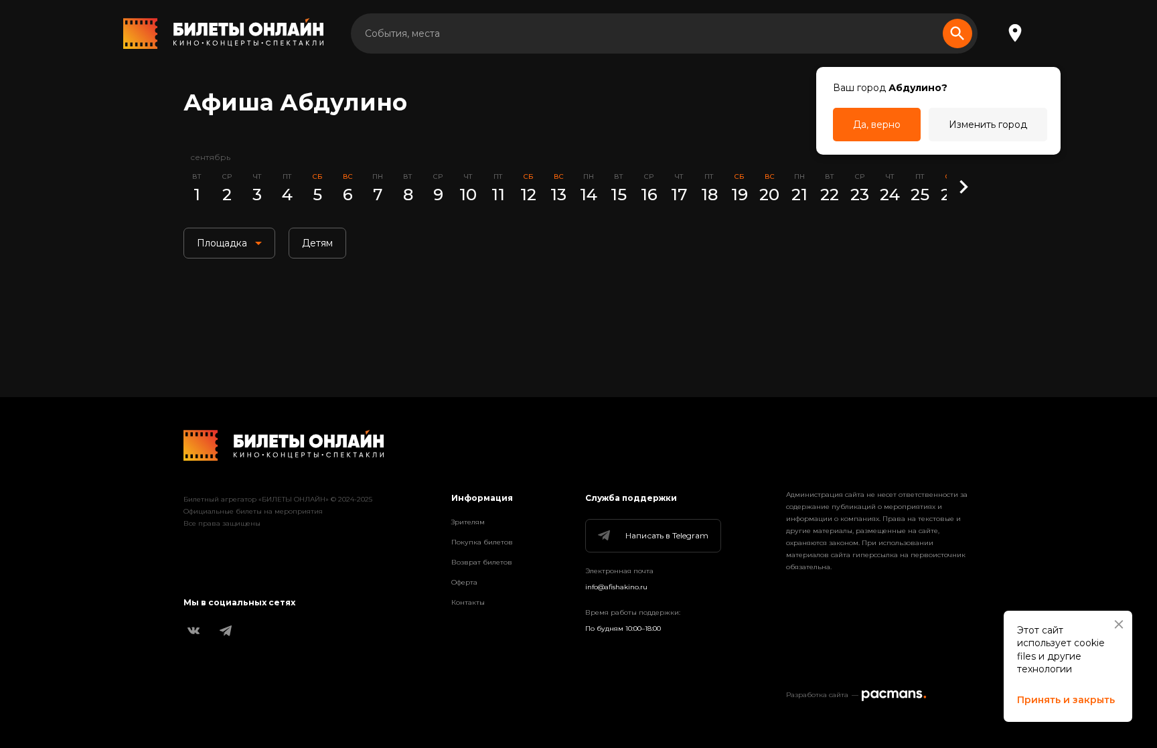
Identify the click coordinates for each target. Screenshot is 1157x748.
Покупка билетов (482, 542)
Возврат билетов (481, 562)
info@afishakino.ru (616, 587)
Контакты (468, 602)
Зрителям (468, 522)
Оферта (464, 582)
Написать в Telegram (666, 535)
